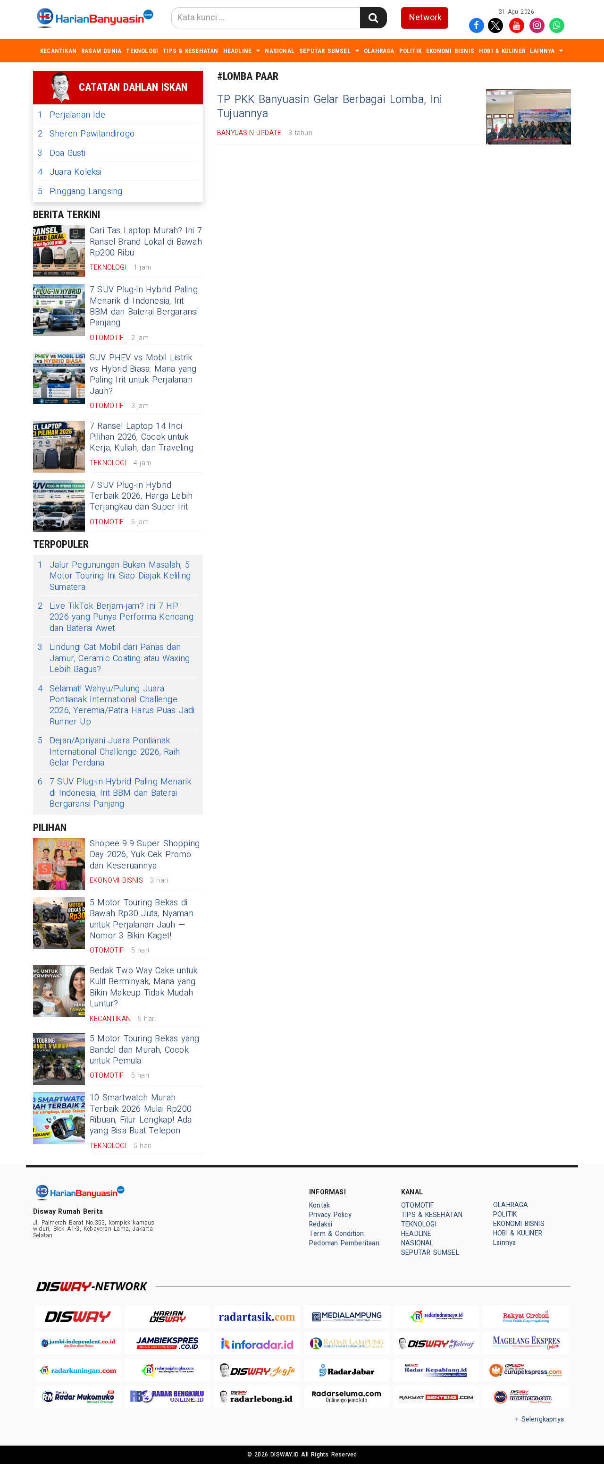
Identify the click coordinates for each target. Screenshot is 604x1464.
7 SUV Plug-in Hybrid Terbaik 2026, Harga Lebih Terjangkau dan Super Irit (141, 496)
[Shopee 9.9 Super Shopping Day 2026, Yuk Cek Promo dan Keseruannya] (59, 864)
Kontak (319, 1205)
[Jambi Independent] (77, 1343)
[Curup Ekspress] (526, 1370)
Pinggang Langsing (80, 191)
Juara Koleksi (70, 172)
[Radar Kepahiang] (436, 1370)
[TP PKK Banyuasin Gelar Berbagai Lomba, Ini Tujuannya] (528, 117)
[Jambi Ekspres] (167, 1343)
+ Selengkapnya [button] (539, 1419)
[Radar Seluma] (346, 1397)
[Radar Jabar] (346, 1370)
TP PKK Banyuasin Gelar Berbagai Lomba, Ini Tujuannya (329, 107)
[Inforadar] (257, 1343)
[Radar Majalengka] (167, 1370)
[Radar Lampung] (346, 1343)
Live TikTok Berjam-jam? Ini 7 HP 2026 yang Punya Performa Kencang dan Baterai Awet (115, 617)
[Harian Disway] (167, 1317)
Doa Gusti (61, 153)
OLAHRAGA (379, 50)
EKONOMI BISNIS (450, 50)
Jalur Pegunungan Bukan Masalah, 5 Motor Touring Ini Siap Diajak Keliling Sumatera (114, 576)
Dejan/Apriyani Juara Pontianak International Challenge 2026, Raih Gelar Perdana (109, 751)
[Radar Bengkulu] (167, 1397)
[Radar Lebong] (257, 1397)
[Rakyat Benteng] (436, 1397)
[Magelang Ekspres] (526, 1343)
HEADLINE (237, 50)
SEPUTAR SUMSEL (325, 50)
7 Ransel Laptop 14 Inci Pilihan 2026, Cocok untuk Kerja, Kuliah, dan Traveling (141, 437)
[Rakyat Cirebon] (526, 1317)
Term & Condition (336, 1234)
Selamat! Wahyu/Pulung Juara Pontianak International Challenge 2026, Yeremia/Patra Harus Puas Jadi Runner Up (116, 705)
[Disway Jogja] (257, 1370)
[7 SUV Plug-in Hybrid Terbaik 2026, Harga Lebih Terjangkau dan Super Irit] (59, 506)
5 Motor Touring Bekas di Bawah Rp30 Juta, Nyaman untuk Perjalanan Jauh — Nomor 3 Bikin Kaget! (141, 919)
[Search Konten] (373, 18)
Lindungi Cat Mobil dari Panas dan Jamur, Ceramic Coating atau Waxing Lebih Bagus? (114, 658)
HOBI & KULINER (502, 50)
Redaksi (320, 1224)
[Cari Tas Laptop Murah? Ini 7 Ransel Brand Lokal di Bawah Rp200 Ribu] (59, 251)
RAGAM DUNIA (101, 50)
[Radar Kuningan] (77, 1370)
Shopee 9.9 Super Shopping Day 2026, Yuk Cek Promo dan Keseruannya (145, 854)
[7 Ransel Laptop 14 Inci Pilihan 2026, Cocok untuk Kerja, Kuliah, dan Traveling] (59, 447)
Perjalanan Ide (71, 115)
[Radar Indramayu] (436, 1317)
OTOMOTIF (417, 1205)
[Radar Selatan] (526, 1397)
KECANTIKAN (58, 50)
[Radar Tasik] (257, 1317)
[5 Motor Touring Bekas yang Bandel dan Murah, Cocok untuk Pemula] (59, 1059)
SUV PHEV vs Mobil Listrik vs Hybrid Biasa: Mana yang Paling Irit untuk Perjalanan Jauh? (143, 374)
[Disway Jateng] (436, 1343)
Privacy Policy (330, 1215)
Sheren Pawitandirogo (86, 133)
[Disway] (77, 1317)
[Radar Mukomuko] (77, 1397)
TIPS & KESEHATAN (190, 50)
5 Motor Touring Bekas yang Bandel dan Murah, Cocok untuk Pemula (145, 1049)
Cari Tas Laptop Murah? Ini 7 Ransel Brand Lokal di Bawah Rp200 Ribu (146, 241)
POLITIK (410, 50)
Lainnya (542, 50)
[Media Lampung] (346, 1317)
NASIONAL (279, 50)
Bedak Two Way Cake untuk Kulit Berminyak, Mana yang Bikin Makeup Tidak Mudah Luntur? (143, 987)
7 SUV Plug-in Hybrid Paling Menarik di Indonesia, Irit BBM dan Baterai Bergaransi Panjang (144, 306)
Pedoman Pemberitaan (344, 1243)
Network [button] (425, 17)
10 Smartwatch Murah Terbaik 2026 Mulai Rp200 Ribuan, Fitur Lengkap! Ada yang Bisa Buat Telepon (141, 1114)
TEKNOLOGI (142, 50)
